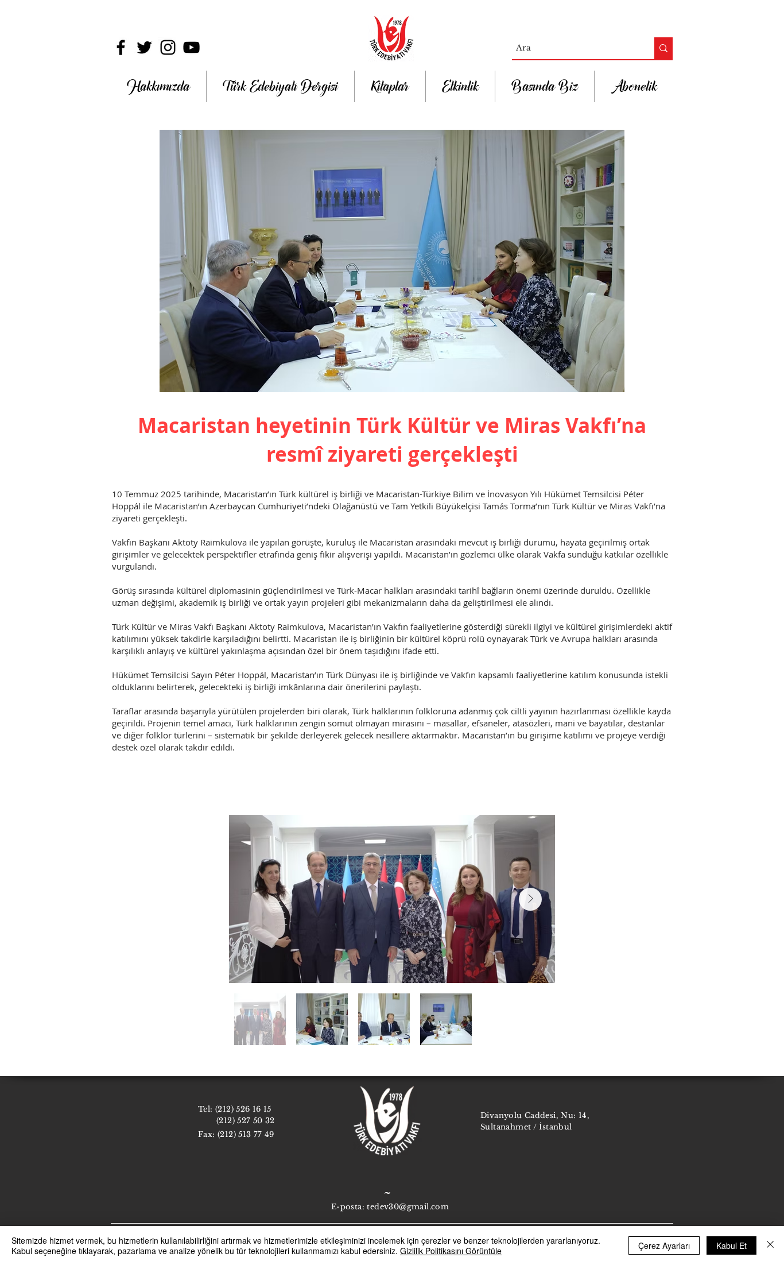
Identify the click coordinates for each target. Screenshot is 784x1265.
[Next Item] (530, 899)
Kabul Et (731, 1245)
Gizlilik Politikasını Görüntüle (451, 1250)
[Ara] (663, 48)
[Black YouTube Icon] (191, 47)
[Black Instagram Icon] (168, 47)
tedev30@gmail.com (408, 1207)
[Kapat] (770, 1245)
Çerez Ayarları (664, 1245)
